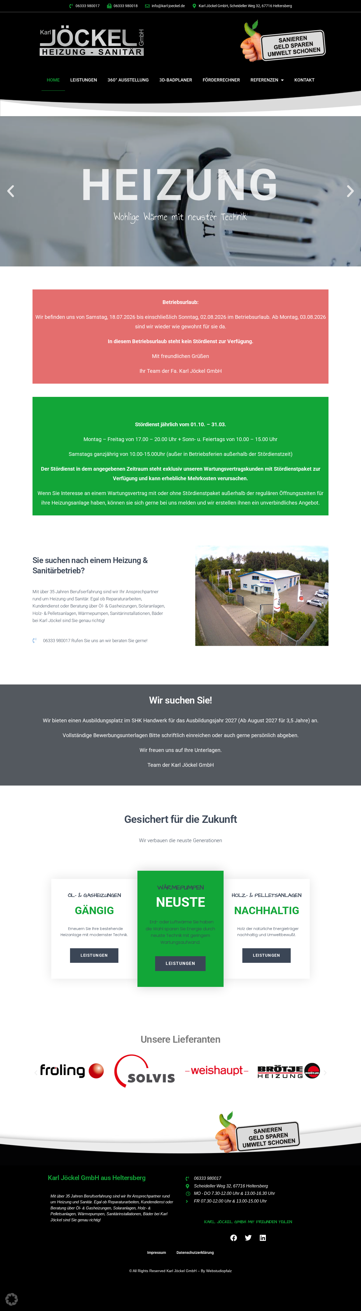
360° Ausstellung (128, 80)
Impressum (156, 1252)
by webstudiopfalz (216, 1271)
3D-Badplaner (175, 80)
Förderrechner (221, 80)
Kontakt (304, 80)
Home (53, 80)
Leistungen (83, 80)
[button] (10, 191)
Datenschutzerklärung (195, 1252)
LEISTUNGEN (180, 963)
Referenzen (264, 80)
